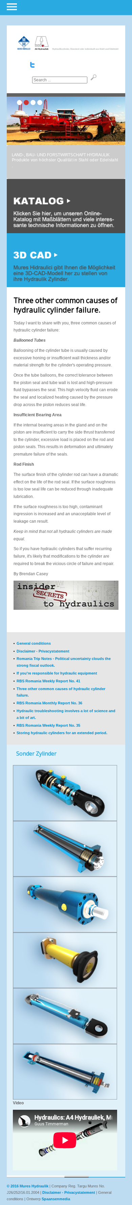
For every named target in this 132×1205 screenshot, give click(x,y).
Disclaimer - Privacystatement (68, 1192)
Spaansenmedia (56, 1199)
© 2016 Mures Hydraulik (27, 1186)
